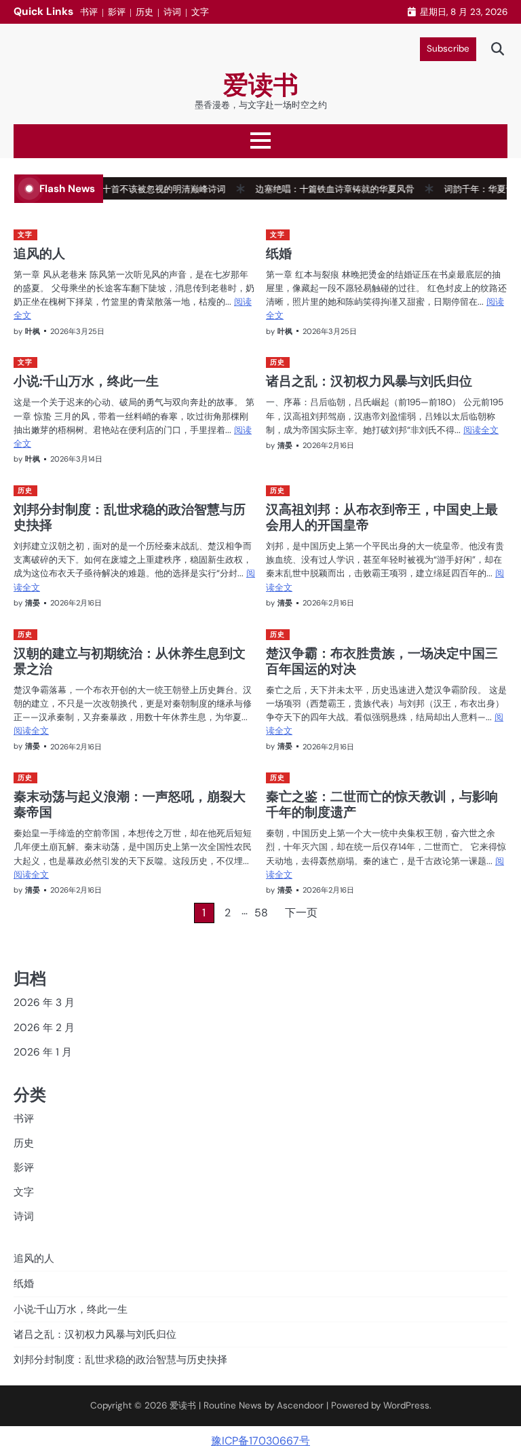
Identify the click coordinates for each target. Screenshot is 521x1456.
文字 (200, 12)
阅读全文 (481, 430)
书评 (89, 12)
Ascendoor (300, 1405)
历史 (144, 12)
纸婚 (279, 253)
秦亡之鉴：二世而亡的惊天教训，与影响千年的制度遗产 (382, 804)
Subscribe (448, 48)
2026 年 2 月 (44, 1027)
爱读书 (260, 85)
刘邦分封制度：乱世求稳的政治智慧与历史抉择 (130, 517)
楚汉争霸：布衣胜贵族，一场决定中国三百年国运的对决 (382, 661)
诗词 (172, 12)
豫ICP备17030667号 (260, 1441)
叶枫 (32, 331)
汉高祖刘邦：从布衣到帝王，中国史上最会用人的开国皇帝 (382, 517)
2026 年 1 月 (43, 1052)
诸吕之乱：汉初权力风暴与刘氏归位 (369, 381)
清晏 (284, 445)
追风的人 (39, 253)
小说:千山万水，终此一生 (86, 381)
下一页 (301, 913)
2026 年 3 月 (44, 1002)
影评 (117, 12)
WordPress (406, 1405)
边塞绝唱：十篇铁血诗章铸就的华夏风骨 (318, 189)
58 (261, 913)
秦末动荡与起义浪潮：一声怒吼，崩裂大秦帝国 (130, 804)
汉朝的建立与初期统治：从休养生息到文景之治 (130, 661)
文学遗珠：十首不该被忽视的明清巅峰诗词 (126, 189)
